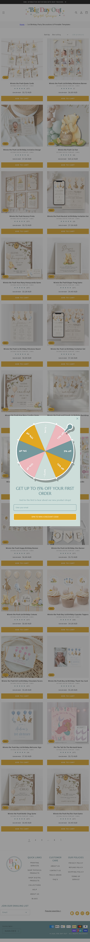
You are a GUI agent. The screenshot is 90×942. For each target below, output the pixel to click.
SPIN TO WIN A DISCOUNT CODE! (45, 516)
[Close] (77, 418)
